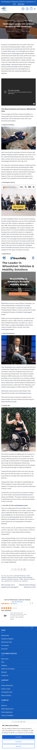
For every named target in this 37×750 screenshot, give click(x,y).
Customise (18, 741)
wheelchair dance (27, 494)
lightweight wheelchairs (13, 579)
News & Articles (6, 695)
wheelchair (15, 64)
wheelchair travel (9, 581)
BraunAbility (20, 325)
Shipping (4, 665)
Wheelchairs (10, 382)
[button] (23, 8)
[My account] (27, 8)
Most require (12, 51)
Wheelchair (28, 20)
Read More (30, 620)
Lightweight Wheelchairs (12, 20)
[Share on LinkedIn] (24, 569)
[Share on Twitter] (15, 569)
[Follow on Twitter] (18, 722)
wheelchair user (17, 581)
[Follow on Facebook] (13, 722)
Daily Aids (4, 649)
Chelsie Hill (4, 471)
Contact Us (4, 675)
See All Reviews (17, 602)
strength (22, 51)
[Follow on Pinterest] (21, 722)
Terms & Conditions (7, 715)
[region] (18, 736)
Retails (22, 20)
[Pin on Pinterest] (21, 569)
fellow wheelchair (6, 401)
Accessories (5, 645)
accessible (27, 305)
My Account (4, 659)
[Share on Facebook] (12, 569)
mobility (7, 64)
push (15, 49)
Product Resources (7, 685)
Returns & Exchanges (8, 669)
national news (5, 387)
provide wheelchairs (29, 486)
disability (6, 169)
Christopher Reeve (12, 219)
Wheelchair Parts (6, 642)
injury (15, 236)
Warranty (4, 672)
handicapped (28, 312)
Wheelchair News (18, 21)
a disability (7, 515)
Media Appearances (7, 709)
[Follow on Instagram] (15, 722)
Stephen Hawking (6, 154)
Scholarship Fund (6, 692)
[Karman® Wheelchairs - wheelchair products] (7, 9)
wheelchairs (14, 60)
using (20, 165)
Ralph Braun (5, 303)
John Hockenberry (6, 367)
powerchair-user (16, 167)
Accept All (18, 737)
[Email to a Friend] (18, 569)
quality (16, 66)
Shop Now (21, 4)
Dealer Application (7, 712)
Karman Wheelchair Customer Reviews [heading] (17, 599)
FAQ (2, 662)
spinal (5, 232)
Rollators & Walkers (7, 639)
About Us (4, 705)
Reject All (18, 746)
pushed (32, 540)
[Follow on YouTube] (24, 722)
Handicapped (16, 53)
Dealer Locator (5, 689)
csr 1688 (27, 31)
